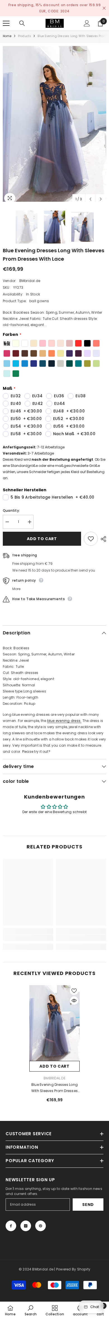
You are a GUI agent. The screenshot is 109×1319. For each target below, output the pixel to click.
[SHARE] (102, 533)
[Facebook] (11, 1219)
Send (88, 1198)
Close (104, 5)
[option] (57, 5)
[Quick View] (74, 994)
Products (24, 30)
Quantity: (11, 504)
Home (7, 30)
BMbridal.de (30, 274)
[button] (90, 193)
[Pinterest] (40, 1219)
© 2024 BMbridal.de (36, 1263)
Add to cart (42, 532)
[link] (28, 931)
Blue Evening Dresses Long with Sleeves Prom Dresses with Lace (54, 1082)
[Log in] (87, 17)
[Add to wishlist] (91, 533)
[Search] (22, 17)
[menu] (6, 17)
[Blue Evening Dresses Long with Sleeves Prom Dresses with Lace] (54, 1017)
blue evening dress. (64, 714)
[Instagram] (25, 1219)
